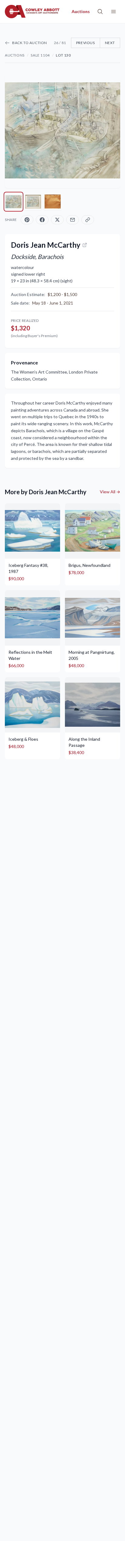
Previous (85, 42)
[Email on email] (72, 219)
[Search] (100, 11)
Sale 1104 (40, 55)
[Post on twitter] (57, 219)
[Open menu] (113, 11)
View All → (110, 491)
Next (110, 42)
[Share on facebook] (42, 219)
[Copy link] (87, 219)
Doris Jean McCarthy (45, 244)
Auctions (15, 55)
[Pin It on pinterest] (27, 219)
